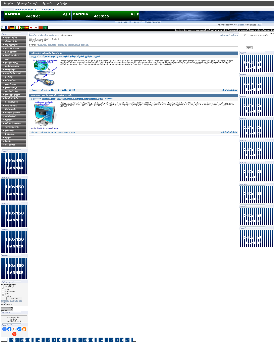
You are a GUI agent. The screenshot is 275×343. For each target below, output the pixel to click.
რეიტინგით (62, 45)
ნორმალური (10, 291)
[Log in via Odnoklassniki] (24, 329)
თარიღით (42, 45)
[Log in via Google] (14, 329)
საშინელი (8, 296)
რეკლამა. (48, 3)
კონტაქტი (62, 3)
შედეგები (5, 301)
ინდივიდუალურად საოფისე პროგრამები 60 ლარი (51, 95)
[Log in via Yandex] (14, 334)
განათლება (54, 35)
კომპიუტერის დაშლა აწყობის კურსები (46, 53)
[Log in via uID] (4, 329)
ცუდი (7, 293)
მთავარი (8, 3)
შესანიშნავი (9, 287)
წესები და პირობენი (27, 3)
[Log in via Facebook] (9, 329)
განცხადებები (43, 35)
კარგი (7, 289)
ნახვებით (85, 45)
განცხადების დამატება (229, 35)
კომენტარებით (74, 45)
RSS (259, 24)
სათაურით (52, 45)
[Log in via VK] (19, 329)
